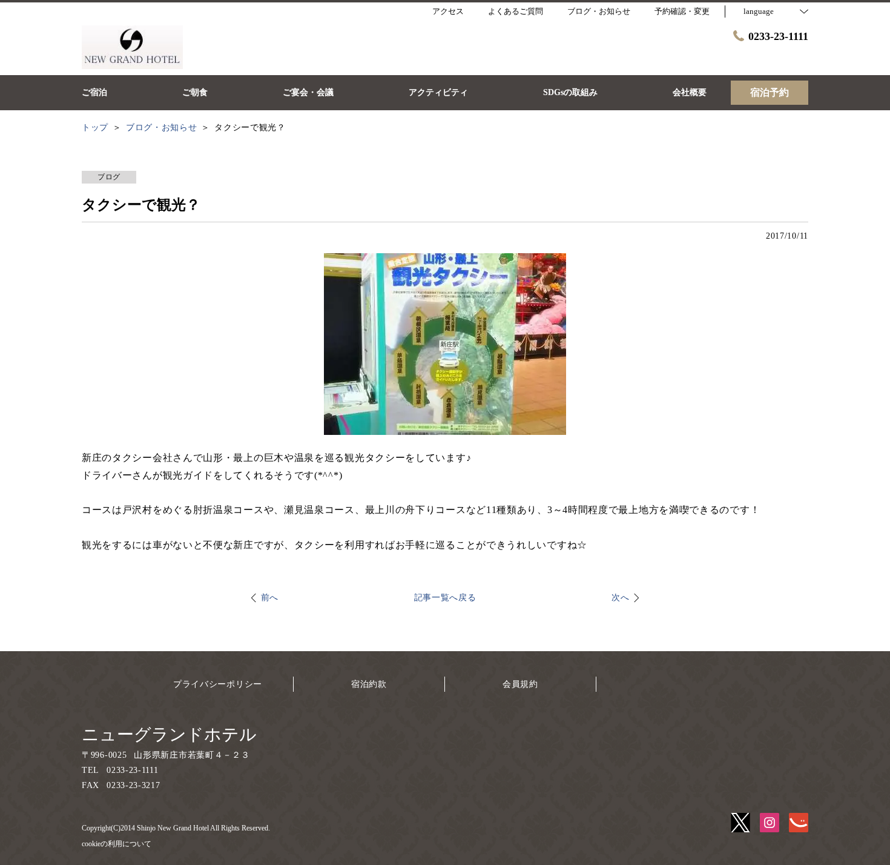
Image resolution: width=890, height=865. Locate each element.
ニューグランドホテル (169, 734)
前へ (270, 597)
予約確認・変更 (682, 11)
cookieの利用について (116, 844)
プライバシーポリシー (217, 684)
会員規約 (520, 684)
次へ (620, 597)
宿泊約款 (369, 684)
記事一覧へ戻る (445, 597)
